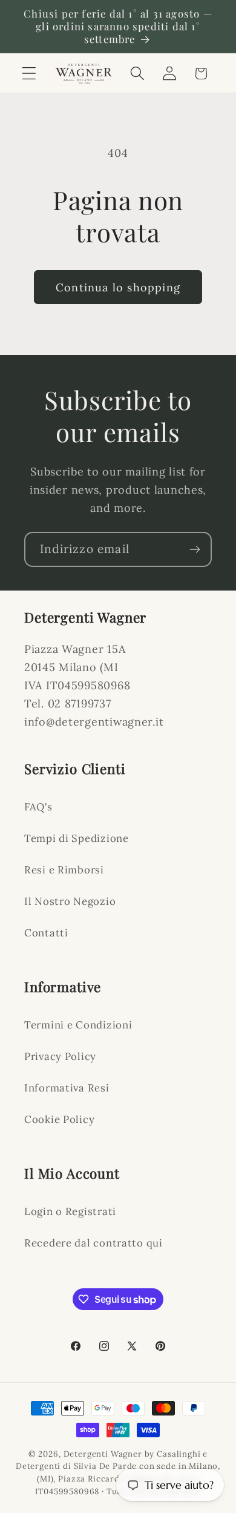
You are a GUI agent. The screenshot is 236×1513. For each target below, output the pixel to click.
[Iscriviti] (195, 549)
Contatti (46, 932)
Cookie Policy (59, 1119)
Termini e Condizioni (78, 1024)
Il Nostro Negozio (70, 901)
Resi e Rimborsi (64, 869)
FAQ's (38, 806)
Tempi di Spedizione (76, 838)
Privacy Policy (60, 1056)
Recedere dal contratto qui (93, 1243)
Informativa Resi (67, 1087)
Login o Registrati (70, 1211)
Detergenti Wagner (103, 1454)
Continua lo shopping (118, 287)
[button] (29, 74)
